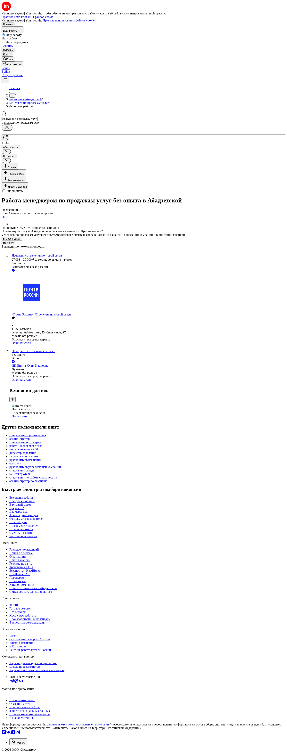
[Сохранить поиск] (5, 138)
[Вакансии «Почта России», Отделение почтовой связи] (147, 293)
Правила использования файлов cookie (68, 20)
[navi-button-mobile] (5, 80)
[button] (6, 68)
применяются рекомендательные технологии (79, 724)
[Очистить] (7, 127)
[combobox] (20, 119)
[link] (8, 59)
